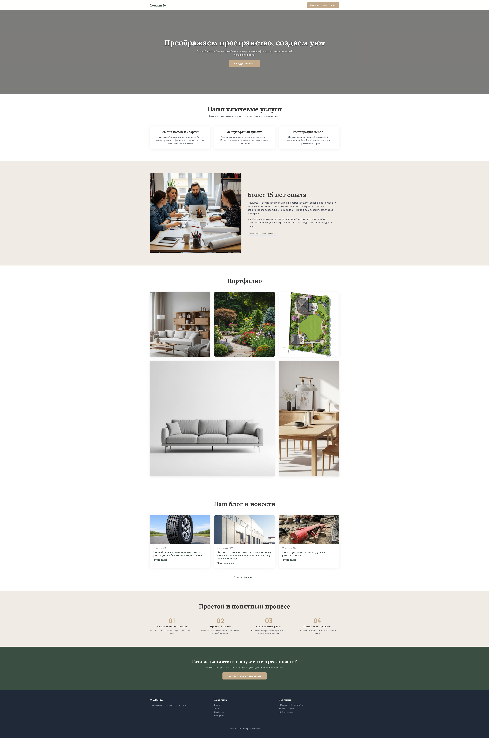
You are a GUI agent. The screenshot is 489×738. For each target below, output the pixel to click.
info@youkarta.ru (286, 712)
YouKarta (158, 5)
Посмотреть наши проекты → (263, 233)
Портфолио (219, 715)
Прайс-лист (219, 712)
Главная (217, 705)
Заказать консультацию (323, 5)
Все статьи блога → (244, 577)
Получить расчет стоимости (245, 675)
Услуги (217, 708)
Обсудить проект (244, 63)
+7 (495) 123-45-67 (287, 708)
